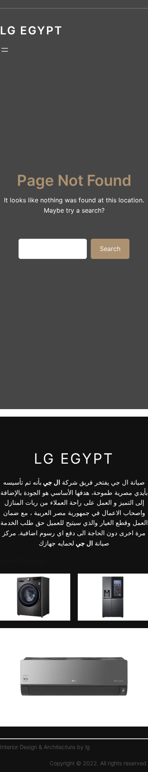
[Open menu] (4, 50)
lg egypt (74, 458)
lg (87, 747)
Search (110, 249)
